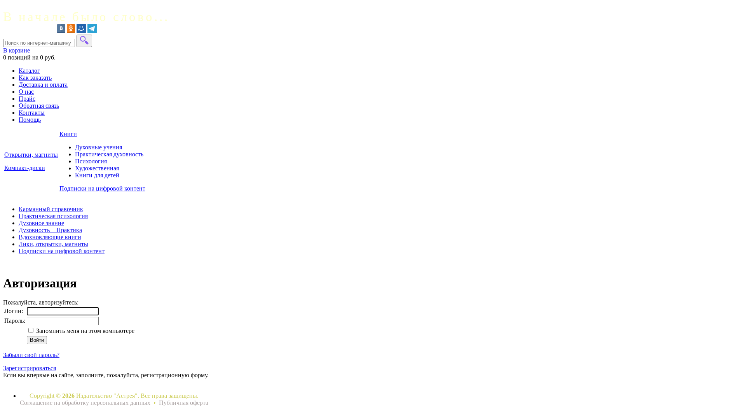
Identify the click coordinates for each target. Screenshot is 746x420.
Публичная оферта (183, 402)
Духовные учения (98, 147)
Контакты (32, 112)
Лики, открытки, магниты (53, 244)
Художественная (97, 168)
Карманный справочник (51, 209)
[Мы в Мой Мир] (81, 31)
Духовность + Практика (50, 230)
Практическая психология (53, 216)
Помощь (30, 119)
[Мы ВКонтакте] (61, 31)
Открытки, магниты (31, 154)
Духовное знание (41, 223)
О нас (26, 91)
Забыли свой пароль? (31, 355)
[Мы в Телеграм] (92, 31)
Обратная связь (39, 105)
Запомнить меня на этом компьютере (84, 330)
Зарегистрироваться (29, 368)
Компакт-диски (24, 167)
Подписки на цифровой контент (102, 188)
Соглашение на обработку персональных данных (86, 402)
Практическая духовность (109, 154)
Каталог (29, 70)
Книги (68, 134)
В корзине (16, 50)
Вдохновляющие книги (50, 237)
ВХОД (11, 6)
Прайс (27, 98)
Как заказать (35, 77)
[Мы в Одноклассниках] (71, 31)
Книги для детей (97, 175)
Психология (91, 161)
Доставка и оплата (43, 84)
